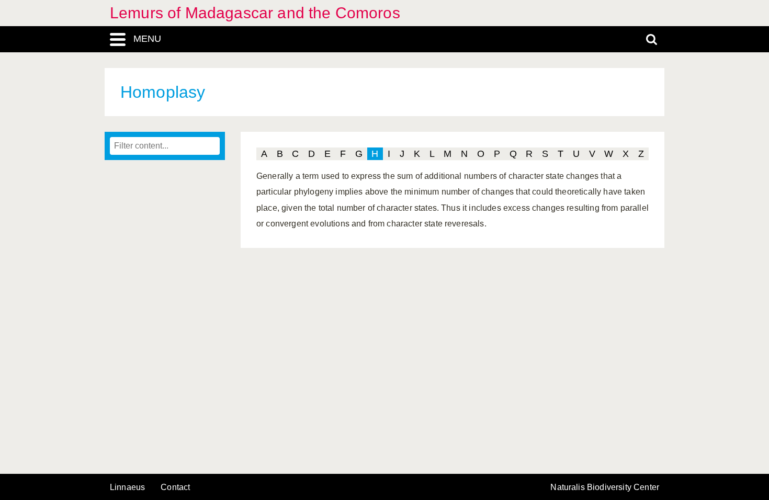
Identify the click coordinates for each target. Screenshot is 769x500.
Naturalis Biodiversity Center (604, 487)
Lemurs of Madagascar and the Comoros (255, 12)
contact (175, 487)
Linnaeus (127, 487)
